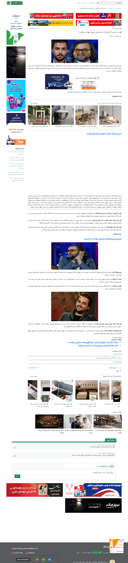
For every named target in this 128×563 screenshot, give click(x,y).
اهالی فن (91, 3)
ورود (78, 553)
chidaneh (31, 553)
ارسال (17, 476)
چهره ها (73, 92)
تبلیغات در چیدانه (96, 553)
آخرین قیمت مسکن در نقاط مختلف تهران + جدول (17, 179)
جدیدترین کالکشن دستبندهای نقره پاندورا (109, 358)
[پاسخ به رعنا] (14, 456)
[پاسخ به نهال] (14, 447)
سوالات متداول (87, 553)
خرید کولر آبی (117, 362)
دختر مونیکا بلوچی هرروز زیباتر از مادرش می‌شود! (98, 345)
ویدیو (79, 3)
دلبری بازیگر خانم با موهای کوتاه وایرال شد (104, 133)
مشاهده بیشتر (34, 103)
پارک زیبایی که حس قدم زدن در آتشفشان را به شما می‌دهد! (16, 173)
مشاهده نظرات (32, 28)
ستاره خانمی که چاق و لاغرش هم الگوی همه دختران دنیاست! (93, 342)
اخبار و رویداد (117, 28)
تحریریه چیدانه (113, 368)
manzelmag (18, 553)
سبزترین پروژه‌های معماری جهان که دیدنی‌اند (103, 239)
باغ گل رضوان (117, 354)
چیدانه (90, 92)
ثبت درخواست (16, 3)
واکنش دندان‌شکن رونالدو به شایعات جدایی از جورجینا (16, 159)
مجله (84, 3)
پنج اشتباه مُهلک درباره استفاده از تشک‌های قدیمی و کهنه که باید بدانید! (16, 166)
